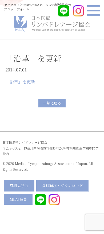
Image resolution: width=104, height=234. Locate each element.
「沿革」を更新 (20, 82)
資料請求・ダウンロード (62, 185)
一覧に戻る (52, 103)
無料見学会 (19, 185)
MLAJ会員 (18, 199)
